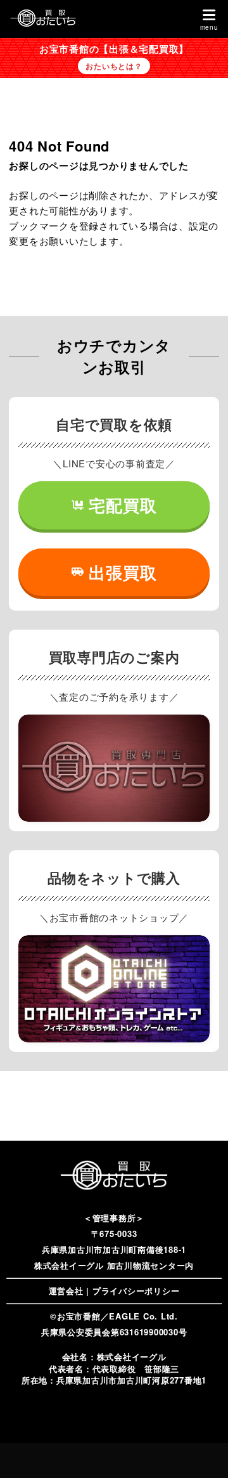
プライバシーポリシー (136, 1291)
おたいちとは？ (114, 66)
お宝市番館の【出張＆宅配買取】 (114, 48)
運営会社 (66, 1291)
